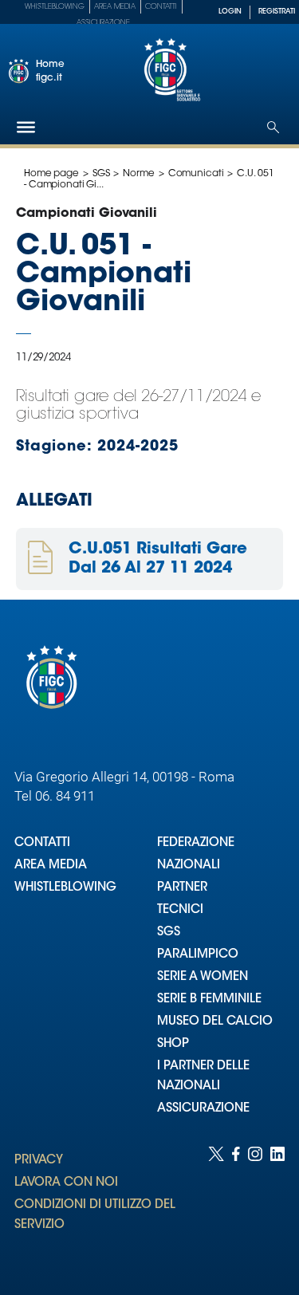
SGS (101, 174)
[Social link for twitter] (216, 1205)
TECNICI (180, 910)
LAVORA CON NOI (66, 1183)
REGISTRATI (276, 11)
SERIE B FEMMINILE (209, 1000)
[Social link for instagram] (255, 1205)
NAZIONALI (188, 866)
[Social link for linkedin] (277, 1205)
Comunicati (196, 174)
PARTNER (182, 888)
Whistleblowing (55, 6)
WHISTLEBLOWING (65, 888)
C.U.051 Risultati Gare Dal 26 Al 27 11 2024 (158, 559)
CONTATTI (42, 843)
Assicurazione (103, 22)
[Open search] (273, 127)
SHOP (173, 1044)
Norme (138, 174)
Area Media (115, 6)
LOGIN (230, 11)
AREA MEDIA (50, 866)
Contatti (161, 6)
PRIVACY (38, 1161)
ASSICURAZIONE (203, 1109)
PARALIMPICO (197, 955)
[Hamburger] (26, 127)
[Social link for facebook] (236, 1205)
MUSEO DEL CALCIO (215, 1022)
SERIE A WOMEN (202, 977)
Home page (51, 174)
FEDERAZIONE (195, 843)
